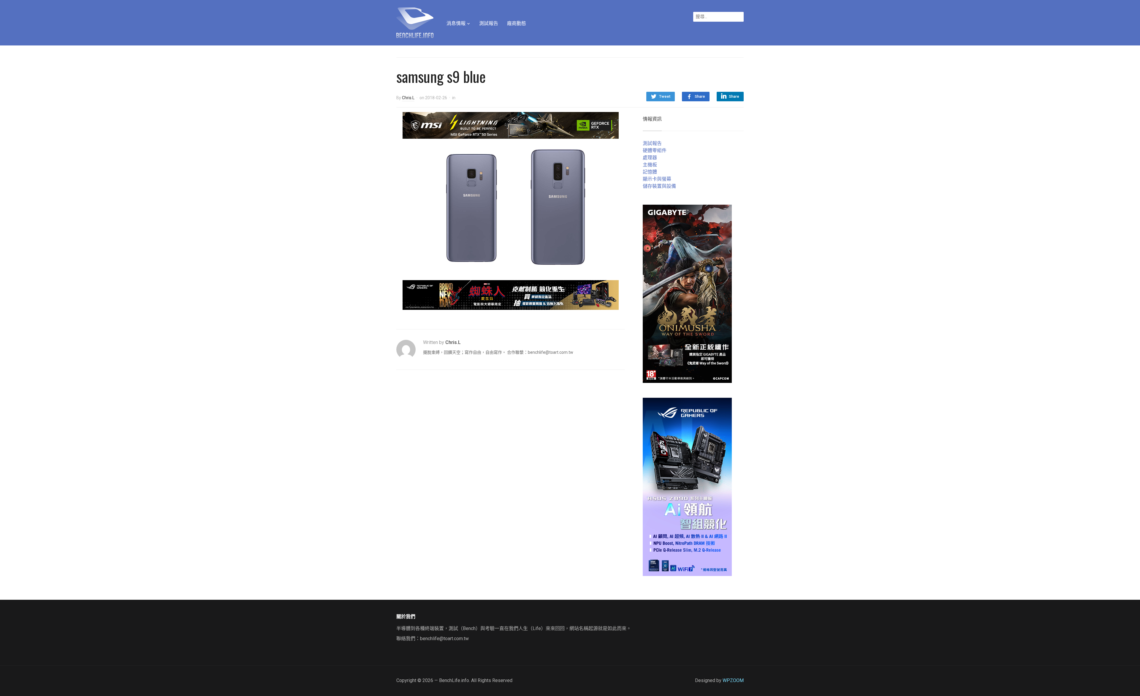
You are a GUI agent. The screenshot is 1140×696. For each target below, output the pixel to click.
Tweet (664, 96)
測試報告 (488, 23)
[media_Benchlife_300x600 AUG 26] (687, 293)
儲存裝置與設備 (659, 186)
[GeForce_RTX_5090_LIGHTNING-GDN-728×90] (511, 125)
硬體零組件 (654, 150)
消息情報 (456, 23)
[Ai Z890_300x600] (687, 486)
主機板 (650, 165)
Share (700, 96)
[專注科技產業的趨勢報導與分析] (414, 22)
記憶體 (650, 172)
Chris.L (408, 97)
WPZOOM (733, 680)
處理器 (650, 157)
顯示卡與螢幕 (657, 179)
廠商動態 (516, 23)
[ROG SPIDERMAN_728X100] (511, 294)
